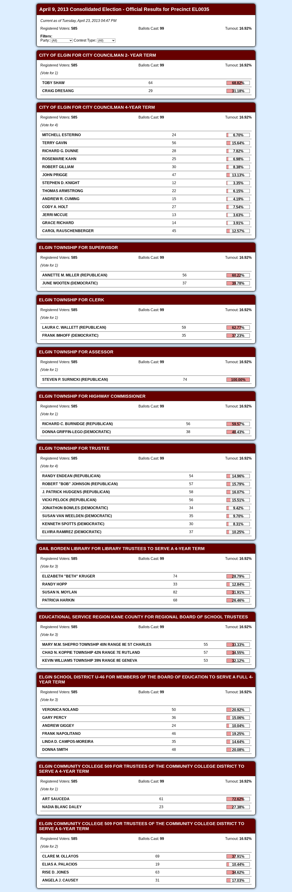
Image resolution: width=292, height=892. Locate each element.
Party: (45, 40)
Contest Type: (85, 40)
